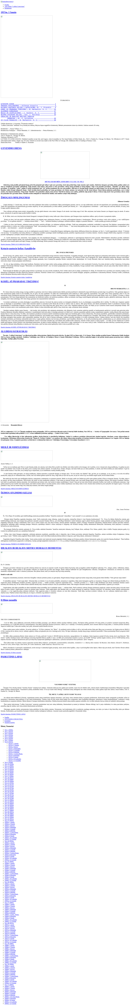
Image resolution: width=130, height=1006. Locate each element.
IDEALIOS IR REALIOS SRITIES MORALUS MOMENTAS (31, 548)
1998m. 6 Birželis (10, 954)
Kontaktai (7, 721)
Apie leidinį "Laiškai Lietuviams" (15, 6)
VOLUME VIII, (64, 181)
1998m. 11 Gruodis (10, 962)
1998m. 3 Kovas (10, 949)
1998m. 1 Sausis (9, 945)
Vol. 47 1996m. (9, 902)
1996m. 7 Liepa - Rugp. (12, 914)
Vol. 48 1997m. (9, 923)
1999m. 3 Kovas (10, 969)
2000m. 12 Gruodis (10, 1003)
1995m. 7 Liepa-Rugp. (11, 894)
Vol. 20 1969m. (9, 781)
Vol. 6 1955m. (9, 738)
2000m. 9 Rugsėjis (10, 998)
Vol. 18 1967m (9, 778)
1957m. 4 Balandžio (14, 748)
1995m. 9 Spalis (9, 897)
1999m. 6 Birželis (10, 974)
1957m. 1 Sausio (8, 12)
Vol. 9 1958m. (9, 762)
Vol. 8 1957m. (9, 742)
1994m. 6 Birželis (10, 872)
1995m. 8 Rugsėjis (10, 896)
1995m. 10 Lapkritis (11, 899)
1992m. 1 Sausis (9, 822)
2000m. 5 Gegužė (10, 993)
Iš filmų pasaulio (9, 600)
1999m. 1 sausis (9, 966)
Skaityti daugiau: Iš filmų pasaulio (11, 652)
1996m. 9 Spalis (9, 918)
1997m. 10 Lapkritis (11, 940)
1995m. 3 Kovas (10, 887)
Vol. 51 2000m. (9, 985)
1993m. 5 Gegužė (10, 849)
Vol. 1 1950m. (9, 730)
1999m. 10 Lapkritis (11, 981)
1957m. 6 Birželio (13, 752)
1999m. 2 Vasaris (10, 967)
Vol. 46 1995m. (9, 882)
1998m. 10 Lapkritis (11, 961)
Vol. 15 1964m (9, 772)
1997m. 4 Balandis (10, 930)
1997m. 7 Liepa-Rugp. (11, 935)
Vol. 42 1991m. (9, 819)
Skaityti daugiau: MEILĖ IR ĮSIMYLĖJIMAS (15, 488)
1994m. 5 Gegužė (10, 870)
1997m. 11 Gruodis (10, 942)
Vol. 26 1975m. (9, 791)
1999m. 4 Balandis (10, 971)
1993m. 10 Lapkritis (11, 858)
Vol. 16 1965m (9, 774)
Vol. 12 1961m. (9, 767)
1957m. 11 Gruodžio (14, 760)
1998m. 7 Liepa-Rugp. (11, 955)
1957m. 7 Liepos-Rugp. (15, 754)
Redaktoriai (8, 8)
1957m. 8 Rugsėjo (13, 755)
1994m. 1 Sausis (9, 863)
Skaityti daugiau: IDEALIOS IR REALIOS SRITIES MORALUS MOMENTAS (25, 596)
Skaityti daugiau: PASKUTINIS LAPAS (13, 714)
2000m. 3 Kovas (10, 990)
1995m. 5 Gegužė (10, 890)
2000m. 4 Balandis (10, 991)
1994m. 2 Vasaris (10, 865)
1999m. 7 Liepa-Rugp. (11, 976)
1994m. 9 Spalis (9, 877)
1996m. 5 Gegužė (10, 911)
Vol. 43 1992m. (9, 820)
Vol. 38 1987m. (9, 812)
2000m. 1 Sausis (9, 986)
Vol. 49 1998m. (9, 944)
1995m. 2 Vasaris (10, 885)
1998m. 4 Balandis (10, 950)
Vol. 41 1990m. (9, 817)
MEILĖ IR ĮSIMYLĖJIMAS (15, 447)
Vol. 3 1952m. (9, 733)
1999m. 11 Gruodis (10, 983)
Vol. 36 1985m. (9, 808)
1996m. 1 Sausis (9, 904)
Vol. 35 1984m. (9, 807)
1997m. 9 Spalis (9, 938)
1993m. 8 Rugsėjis (10, 855)
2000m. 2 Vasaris (10, 988)
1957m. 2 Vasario (13, 745)
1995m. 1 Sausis (9, 884)
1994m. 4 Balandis (10, 868)
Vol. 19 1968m (9, 779)
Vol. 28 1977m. (9, 795)
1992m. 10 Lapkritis (11, 837)
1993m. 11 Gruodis (10, 860)
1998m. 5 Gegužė (10, 952)
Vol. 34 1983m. (9, 805)
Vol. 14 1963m (9, 771)
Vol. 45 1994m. (9, 861)
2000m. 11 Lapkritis (11, 1002)
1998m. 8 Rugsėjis (10, 957)
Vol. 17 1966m (9, 776)
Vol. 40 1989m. (9, 815)
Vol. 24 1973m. (9, 788)
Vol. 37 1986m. (9, 810)
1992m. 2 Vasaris (10, 824)
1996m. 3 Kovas (10, 908)
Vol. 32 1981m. (9, 802)
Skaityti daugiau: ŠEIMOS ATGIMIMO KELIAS (16, 544)
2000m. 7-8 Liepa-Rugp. (12, 997)
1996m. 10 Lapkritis (11, 920)
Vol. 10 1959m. (9, 764)
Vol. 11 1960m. (9, 766)
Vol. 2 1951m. (9, 731)
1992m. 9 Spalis (9, 836)
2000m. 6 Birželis (10, 995)
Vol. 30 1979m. (9, 798)
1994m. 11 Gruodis (10, 880)
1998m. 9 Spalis (9, 959)
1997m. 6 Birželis (10, 933)
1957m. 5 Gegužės (14, 750)
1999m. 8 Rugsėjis (10, 978)
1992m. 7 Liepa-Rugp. (11, 832)
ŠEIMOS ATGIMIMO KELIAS (16, 492)
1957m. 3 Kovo (13, 747)
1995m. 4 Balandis (10, 889)
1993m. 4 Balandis (10, 848)
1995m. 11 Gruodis (10, 901)
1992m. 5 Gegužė (10, 829)
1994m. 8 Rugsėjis (10, 875)
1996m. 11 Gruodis (10, 921)
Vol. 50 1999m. (9, 964)
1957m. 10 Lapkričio (14, 759)
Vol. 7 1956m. (9, 740)
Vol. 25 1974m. (9, 790)
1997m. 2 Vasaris (10, 926)
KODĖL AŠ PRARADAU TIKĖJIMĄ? (20, 281)
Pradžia (7, 5)
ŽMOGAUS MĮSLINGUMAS (15, 197)
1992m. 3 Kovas (10, 825)
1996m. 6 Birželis (10, 913)
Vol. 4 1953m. (9, 735)
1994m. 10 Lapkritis (11, 879)
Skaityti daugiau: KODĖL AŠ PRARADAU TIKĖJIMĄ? (18, 327)
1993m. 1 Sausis (9, 843)
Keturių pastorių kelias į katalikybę (18, 248)
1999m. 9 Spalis (9, 979)
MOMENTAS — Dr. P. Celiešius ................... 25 (31, 118)
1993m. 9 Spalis (9, 856)
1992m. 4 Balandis (10, 827)
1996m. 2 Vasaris (10, 906)
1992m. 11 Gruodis (10, 839)
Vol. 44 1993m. (9, 841)
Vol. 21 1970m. (9, 783)
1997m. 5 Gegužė (10, 932)
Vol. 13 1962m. (9, 769)
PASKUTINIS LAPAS (11, 656)
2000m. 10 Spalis (10, 1000)
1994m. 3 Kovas (10, 867)
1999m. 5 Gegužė (10, 973)
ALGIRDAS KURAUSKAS (14, 331)
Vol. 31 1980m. (9, 800)
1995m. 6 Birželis (10, 892)
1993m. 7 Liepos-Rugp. (12, 853)
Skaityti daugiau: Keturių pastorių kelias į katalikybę (16, 277)
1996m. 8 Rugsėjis (10, 916)
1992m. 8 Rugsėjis (10, 834)
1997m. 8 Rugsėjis (10, 937)
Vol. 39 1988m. (9, 813)
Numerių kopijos (10, 722)
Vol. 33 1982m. (9, 803)
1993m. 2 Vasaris (10, 844)
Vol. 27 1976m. (9, 793)
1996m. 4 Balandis (10, 909)
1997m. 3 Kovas (10, 928)
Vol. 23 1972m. (9, 786)
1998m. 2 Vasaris (10, 947)
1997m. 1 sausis (9, 925)
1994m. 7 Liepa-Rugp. (11, 873)
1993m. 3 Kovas (10, 846)
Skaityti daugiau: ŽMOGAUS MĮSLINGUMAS (15, 244)
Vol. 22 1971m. (9, 784)
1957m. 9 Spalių (13, 757)
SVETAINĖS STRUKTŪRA (14, 719)
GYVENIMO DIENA (11, 148)
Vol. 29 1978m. (9, 796)
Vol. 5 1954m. (9, 737)
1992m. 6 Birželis (10, 831)
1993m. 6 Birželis (10, 851)
